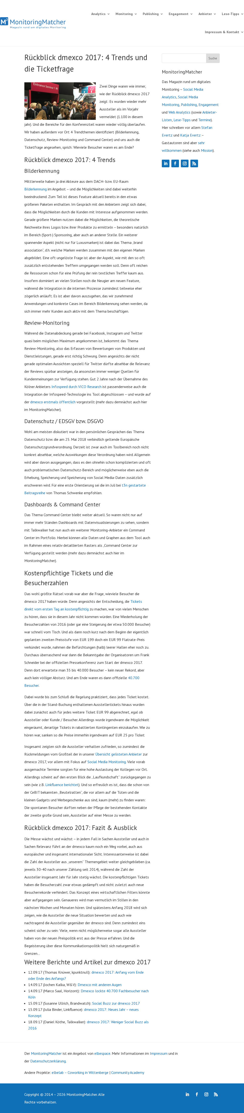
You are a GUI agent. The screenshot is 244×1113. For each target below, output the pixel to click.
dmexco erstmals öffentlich (53, 401)
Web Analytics (179, 112)
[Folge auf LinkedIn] (165, 163)
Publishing (151, 14)
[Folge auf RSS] (194, 163)
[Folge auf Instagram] (184, 163)
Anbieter (205, 14)
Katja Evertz (190, 135)
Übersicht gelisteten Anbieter (118, 754)
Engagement (178, 14)
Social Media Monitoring (106, 761)
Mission (207, 150)
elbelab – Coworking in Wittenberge (80, 1072)
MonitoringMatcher (46, 1053)
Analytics (98, 14)
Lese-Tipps (230, 14)
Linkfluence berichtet (62, 784)
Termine (204, 119)
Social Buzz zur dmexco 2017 (116, 1003)
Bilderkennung (35, 189)
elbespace (102, 1053)
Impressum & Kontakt (222, 32)
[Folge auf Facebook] (175, 163)
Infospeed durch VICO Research (76, 386)
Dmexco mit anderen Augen (100, 984)
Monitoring (124, 14)
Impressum (159, 1053)
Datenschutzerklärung (48, 1061)
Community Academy (127, 1072)
